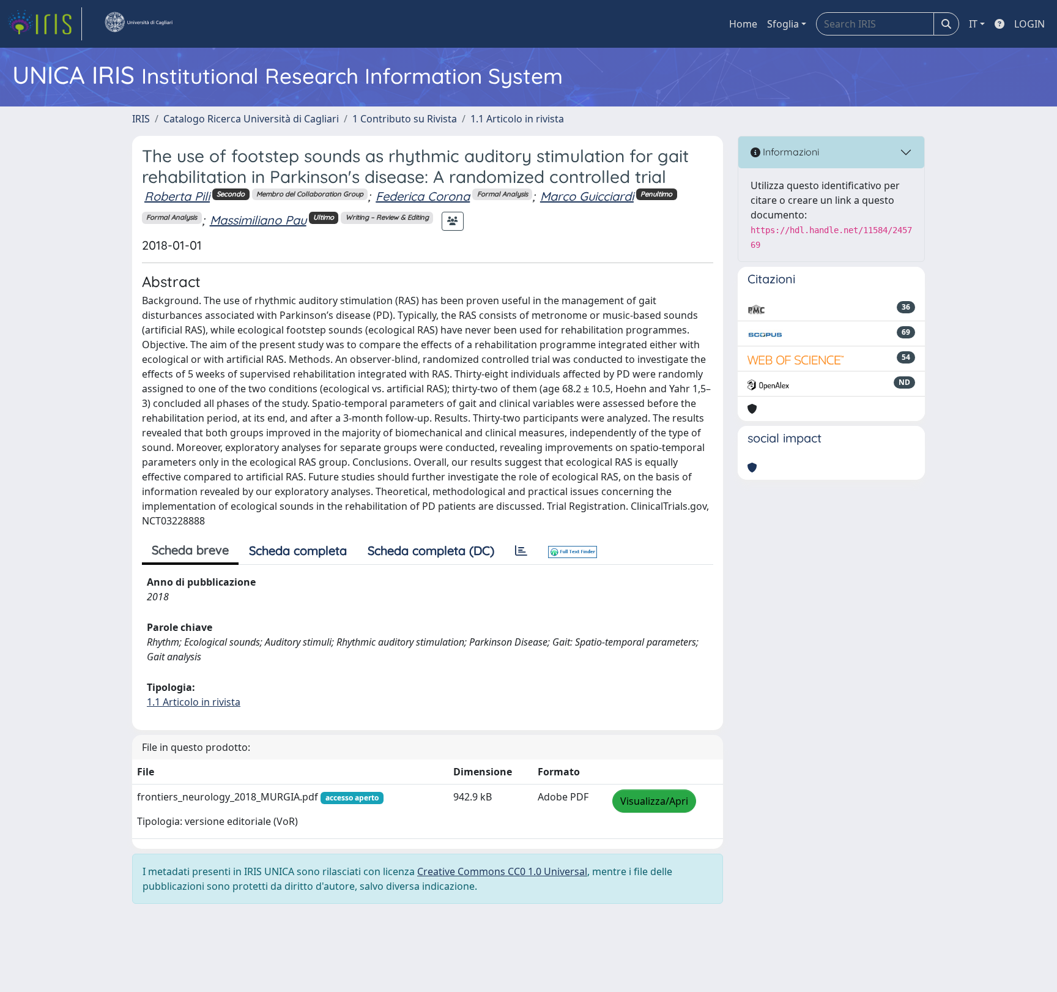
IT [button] (973, 24)
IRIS (141, 118)
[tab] (521, 551)
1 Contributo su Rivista (404, 118)
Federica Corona (423, 196)
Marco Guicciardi (587, 196)
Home (743, 24)
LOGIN (1029, 24)
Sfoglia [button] (783, 24)
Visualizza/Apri (654, 801)
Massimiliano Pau (258, 220)
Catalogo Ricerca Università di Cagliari (251, 118)
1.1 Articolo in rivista (517, 118)
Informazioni (789, 152)
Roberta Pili (177, 196)
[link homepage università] (138, 23)
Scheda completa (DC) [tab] (431, 550)
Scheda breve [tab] (190, 550)
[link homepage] (44, 23)
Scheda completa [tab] (298, 550)
